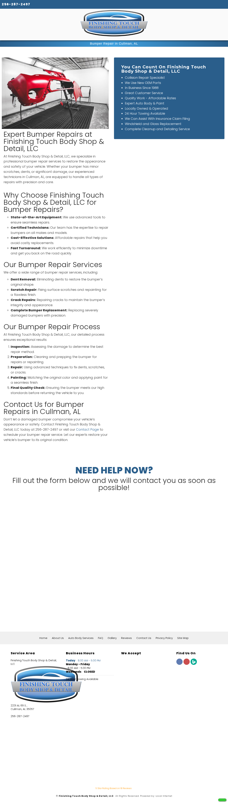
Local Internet (164, 795)
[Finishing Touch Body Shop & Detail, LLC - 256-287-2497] (222, 800)
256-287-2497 (16, 4)
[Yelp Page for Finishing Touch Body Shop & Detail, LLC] (186, 663)
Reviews (126, 638)
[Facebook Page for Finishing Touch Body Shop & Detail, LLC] (179, 663)
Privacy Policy (164, 638)
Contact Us (143, 638)
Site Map (183, 638)
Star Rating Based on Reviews (113, 788)
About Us (58, 638)
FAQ (100, 638)
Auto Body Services (81, 638)
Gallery (112, 638)
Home (43, 638)
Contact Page (87, 429)
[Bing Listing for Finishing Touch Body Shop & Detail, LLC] (194, 663)
